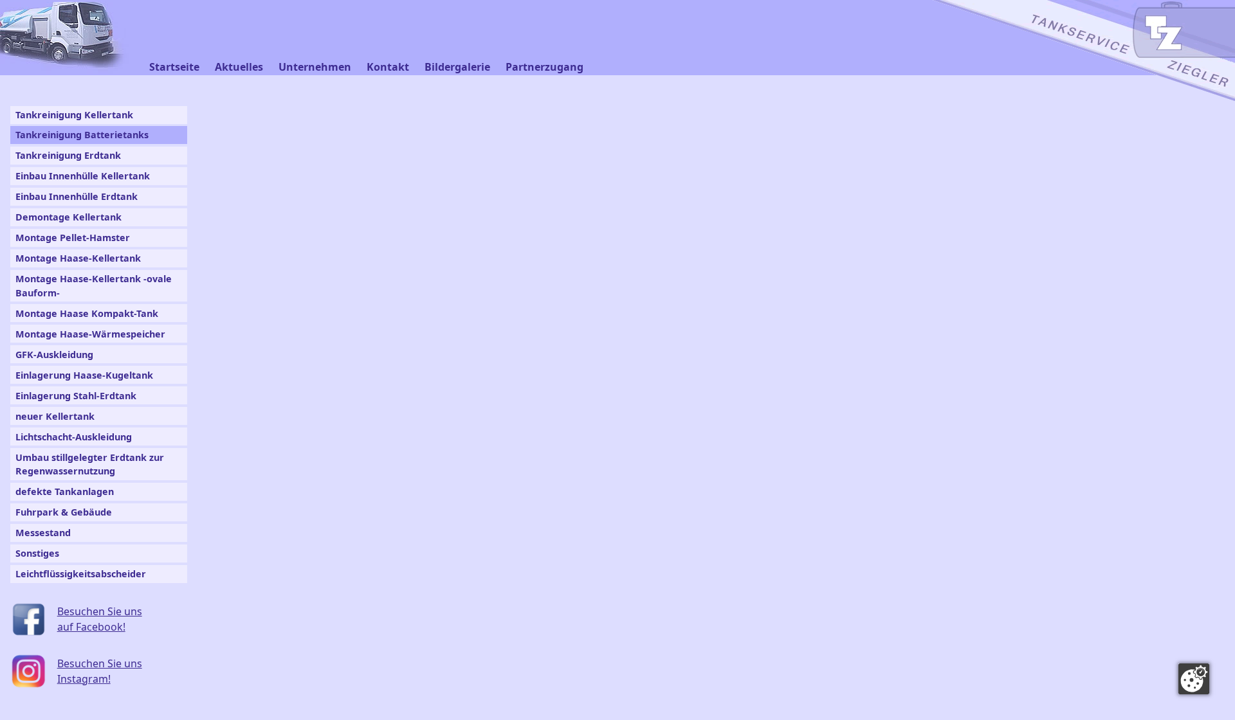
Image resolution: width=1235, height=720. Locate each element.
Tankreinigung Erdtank (68, 155)
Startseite (174, 67)
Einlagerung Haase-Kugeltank (84, 375)
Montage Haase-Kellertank (78, 258)
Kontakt (388, 67)
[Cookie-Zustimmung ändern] (1193, 678)
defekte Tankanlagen (64, 491)
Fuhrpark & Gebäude (63, 512)
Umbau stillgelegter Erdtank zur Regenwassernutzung (89, 464)
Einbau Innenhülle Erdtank (76, 196)
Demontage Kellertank (68, 217)
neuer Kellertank (55, 416)
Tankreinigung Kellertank (74, 115)
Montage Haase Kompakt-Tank (86, 313)
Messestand (43, 532)
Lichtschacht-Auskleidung (73, 437)
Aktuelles (239, 67)
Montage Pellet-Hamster (72, 237)
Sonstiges (37, 553)
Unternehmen (315, 67)
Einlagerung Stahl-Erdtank (75, 396)
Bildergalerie (457, 67)
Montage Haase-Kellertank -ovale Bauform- (93, 286)
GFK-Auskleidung (54, 354)
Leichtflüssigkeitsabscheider (80, 574)
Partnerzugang (544, 67)
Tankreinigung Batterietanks (82, 135)
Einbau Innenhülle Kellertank (82, 176)
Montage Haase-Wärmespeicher (90, 334)
